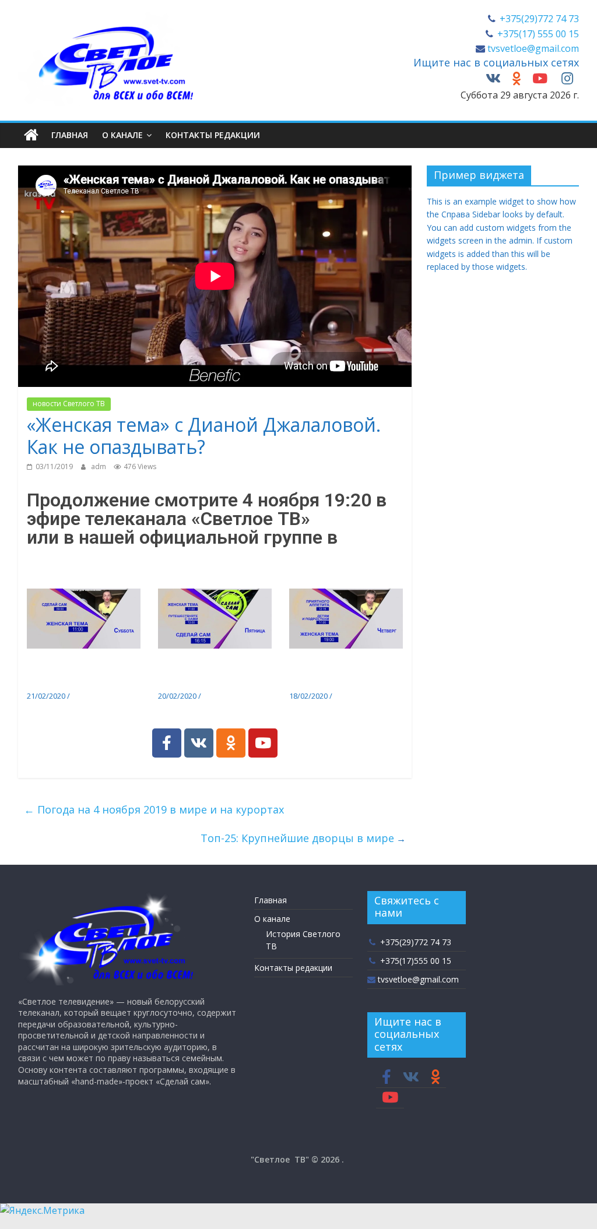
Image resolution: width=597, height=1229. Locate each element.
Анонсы (86, 696)
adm (99, 466)
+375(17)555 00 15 (414, 960)
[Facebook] (166, 743)
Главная (69, 134)
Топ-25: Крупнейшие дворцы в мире (297, 838)
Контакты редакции (213, 134)
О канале (122, 134)
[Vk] (198, 743)
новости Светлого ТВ (69, 404)
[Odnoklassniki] (230, 743)
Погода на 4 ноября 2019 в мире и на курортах (154, 809)
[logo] (105, 896)
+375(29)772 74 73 (538, 18)
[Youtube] (263, 743)
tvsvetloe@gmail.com (532, 48)
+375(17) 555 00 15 (537, 33)
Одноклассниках (100, 556)
